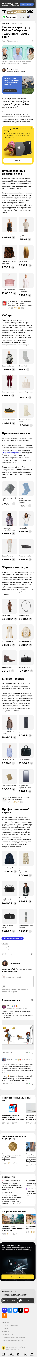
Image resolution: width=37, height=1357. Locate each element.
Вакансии (5, 1322)
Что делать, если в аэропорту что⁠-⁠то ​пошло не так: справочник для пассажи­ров (20, 303)
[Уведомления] (24, 17)
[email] (4, 1310)
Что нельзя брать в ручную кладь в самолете (19, 798)
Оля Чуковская (14, 963)
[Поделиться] (33, 41)
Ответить (5, 1052)
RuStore (25, 1300)
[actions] (11, 1052)
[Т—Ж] (18, 12)
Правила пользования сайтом (12, 1340)
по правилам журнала (9, 992)
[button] (34, 1)
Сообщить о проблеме (10, 1325)
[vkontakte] (15, 1310)
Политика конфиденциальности (13, 1337)
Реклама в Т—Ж (7, 1334)
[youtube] (26, 1310)
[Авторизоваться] (28, 17)
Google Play (10, 1300)
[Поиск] (20, 17)
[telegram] (9, 1310)
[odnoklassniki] (4, 1315)
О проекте (5, 1328)
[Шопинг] (6, 24)
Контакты (5, 1331)
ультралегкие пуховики (11, 453)
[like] (27, 1052)
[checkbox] (32, 17)
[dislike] (33, 1053)
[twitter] (20, 1310)
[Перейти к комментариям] (10, 1189)
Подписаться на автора (13, 938)
